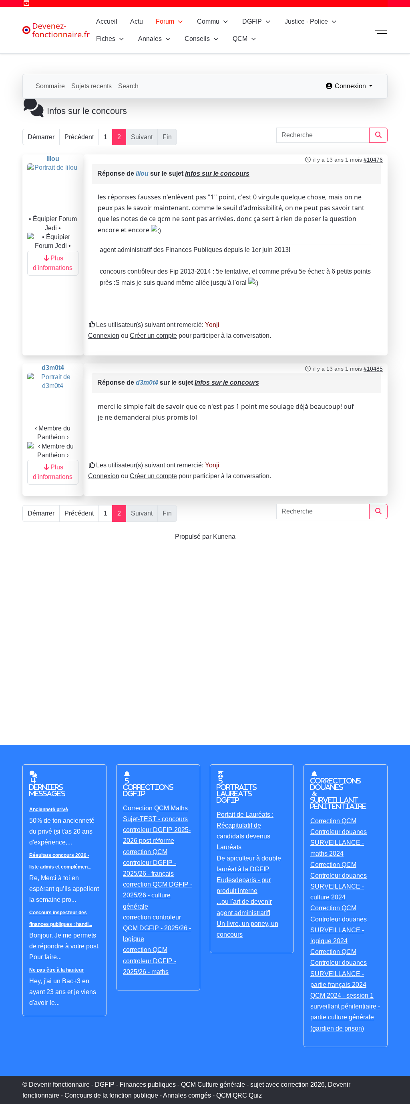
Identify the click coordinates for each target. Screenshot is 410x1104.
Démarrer (41, 137)
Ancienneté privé (48, 809)
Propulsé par (194, 536)
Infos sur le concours (217, 173)
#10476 (373, 159)
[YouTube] (26, 3)
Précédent (79, 137)
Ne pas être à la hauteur (56, 970)
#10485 (373, 368)
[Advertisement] (205, 633)
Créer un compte (153, 335)
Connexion (103, 335)
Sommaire (50, 86)
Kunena (224, 536)
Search (128, 86)
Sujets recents (91, 86)
